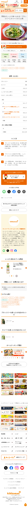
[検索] (25, 10)
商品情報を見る (17, 269)
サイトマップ (21, 488)
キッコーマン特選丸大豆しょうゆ (11, 107)
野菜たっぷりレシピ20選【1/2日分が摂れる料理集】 (14, 288)
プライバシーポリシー (20, 478)
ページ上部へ (25, 504)
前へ (2, 268)
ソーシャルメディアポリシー (14, 485)
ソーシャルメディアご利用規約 (14, 481)
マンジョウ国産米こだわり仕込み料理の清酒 (11, 112)
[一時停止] (17, 276)
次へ (26, 268)
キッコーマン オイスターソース (12, 117)
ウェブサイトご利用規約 (8, 478)
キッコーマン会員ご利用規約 (10, 488)
